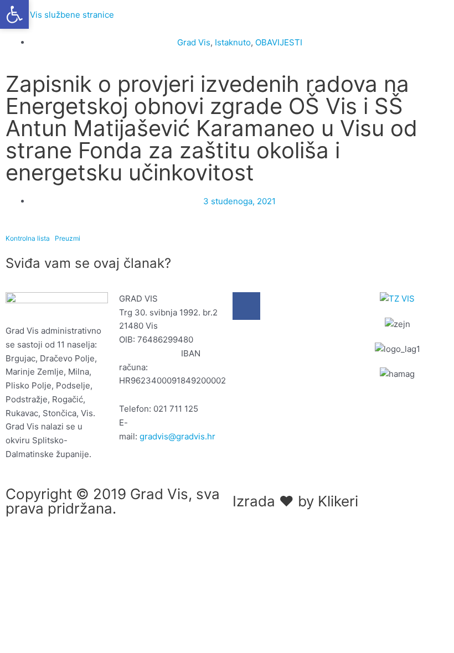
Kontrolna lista (28, 238)
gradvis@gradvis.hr (177, 436)
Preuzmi (67, 238)
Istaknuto (233, 42)
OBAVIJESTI (278, 42)
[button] (14, 14)
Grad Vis (193, 42)
